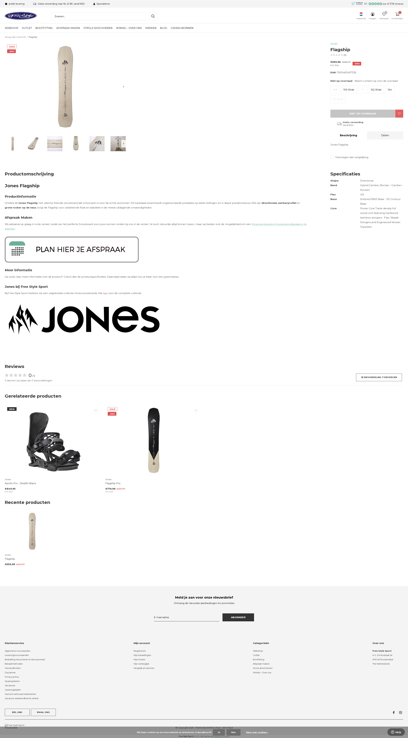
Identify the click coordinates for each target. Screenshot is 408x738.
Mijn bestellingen (142, 655)
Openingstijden (13, 689)
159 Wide (348, 89)
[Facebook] (394, 712)
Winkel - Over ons (129, 27)
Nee (233, 732)
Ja (219, 732)
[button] (12, 143)
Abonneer (238, 617)
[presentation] (123, 86)
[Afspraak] (72, 249)
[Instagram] (400, 712)
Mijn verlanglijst (141, 663)
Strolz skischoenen (98, 27)
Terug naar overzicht (15, 37)
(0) (345, 55)
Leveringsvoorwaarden (17, 655)
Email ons (43, 712)
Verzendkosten (13, 668)
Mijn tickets (139, 659)
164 (390, 89)
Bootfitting (44, 27)
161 (362, 89)
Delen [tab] (385, 135)
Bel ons (17, 712)
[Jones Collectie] (84, 319)
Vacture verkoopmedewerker (20, 694)
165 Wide (337, 99)
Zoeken (153, 16)
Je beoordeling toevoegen (379, 377)
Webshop (11, 27)
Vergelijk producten (144, 668)
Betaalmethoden (14, 663)
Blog (163, 27)
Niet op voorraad (363, 113)
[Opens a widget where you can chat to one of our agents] (396, 732)
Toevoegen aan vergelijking (351, 157)
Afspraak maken (68, 27)
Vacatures (10, 685)
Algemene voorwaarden (17, 651)
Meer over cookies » (257, 732)
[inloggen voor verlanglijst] (399, 114)
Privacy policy (12, 677)
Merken (151, 27)
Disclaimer (10, 672)
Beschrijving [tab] (348, 135)
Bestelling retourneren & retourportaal (25, 659)
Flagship (10, 558)
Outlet (27, 27)
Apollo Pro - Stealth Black (20, 483)
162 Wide (376, 89)
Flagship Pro (112, 483)
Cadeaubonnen (182, 27)
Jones (334, 43)
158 (335, 89)
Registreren (140, 651)
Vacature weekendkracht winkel (21, 698)
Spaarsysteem (12, 681)
